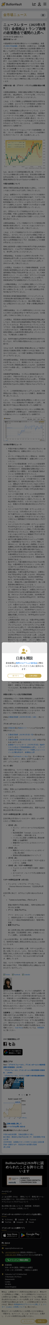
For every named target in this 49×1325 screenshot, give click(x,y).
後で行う (15, 676)
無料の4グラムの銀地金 (26, 663)
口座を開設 (33, 676)
